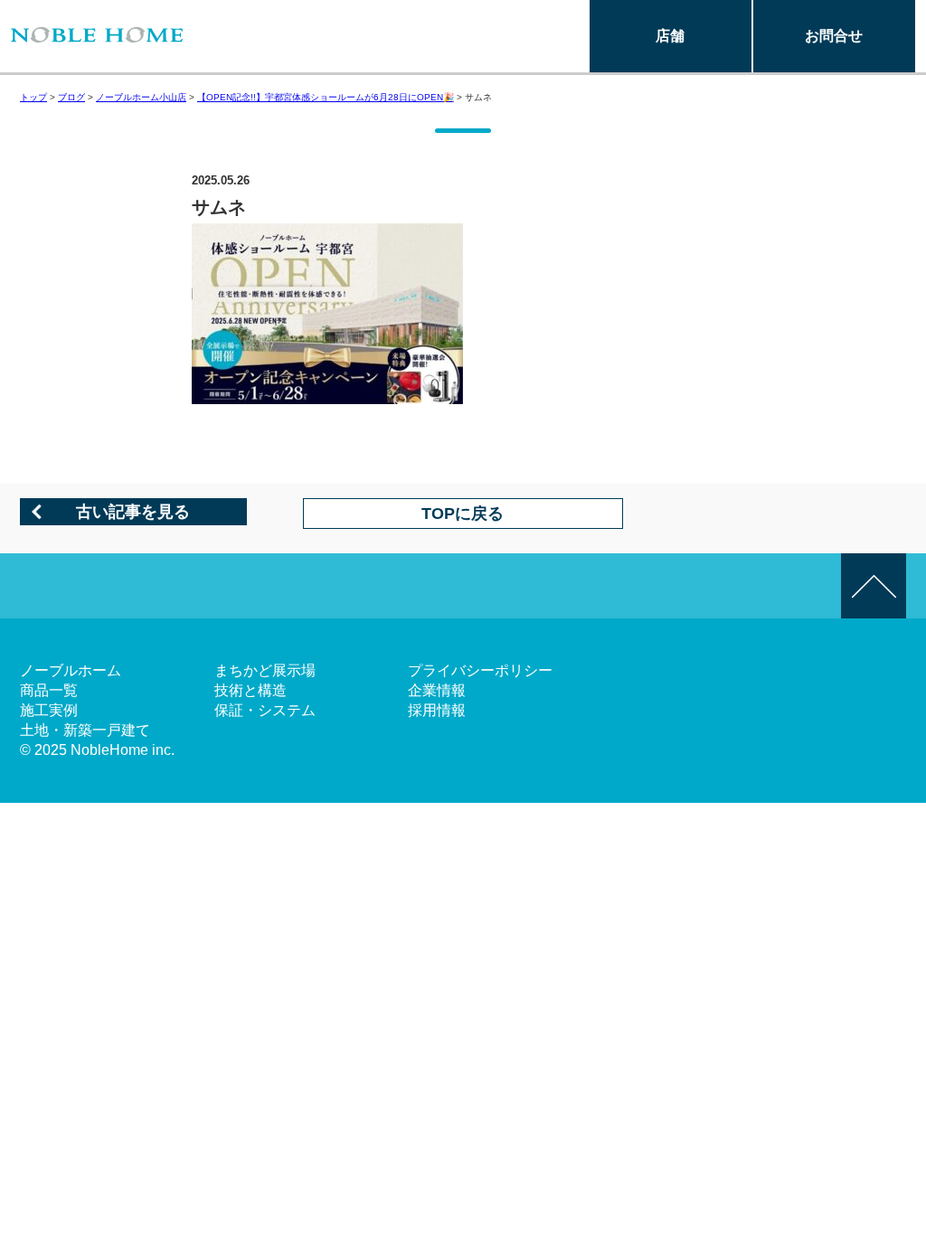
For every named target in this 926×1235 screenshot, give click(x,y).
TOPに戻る (462, 513)
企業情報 (437, 690)
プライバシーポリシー (480, 670)
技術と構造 (250, 690)
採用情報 (437, 710)
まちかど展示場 (265, 670)
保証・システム (265, 710)
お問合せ (834, 35)
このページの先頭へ (873, 585)
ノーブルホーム (70, 670)
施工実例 (49, 710)
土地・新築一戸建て (85, 730)
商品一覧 (49, 690)
